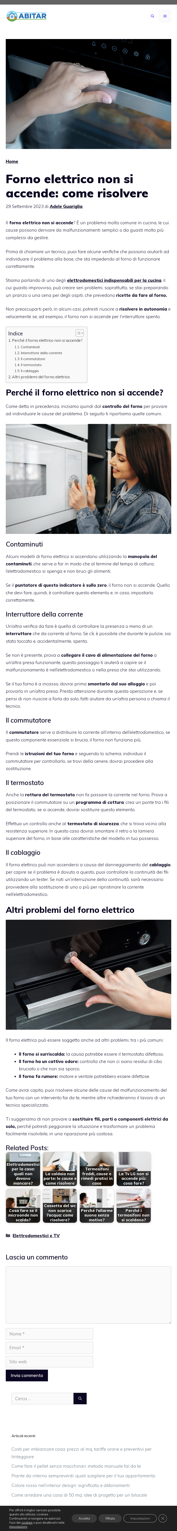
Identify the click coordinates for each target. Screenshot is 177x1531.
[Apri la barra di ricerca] (152, 16)
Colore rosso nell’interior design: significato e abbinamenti (71, 1485)
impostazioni (18, 1526)
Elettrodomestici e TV (36, 1235)
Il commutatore (33, 358)
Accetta (84, 1518)
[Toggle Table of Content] (77, 333)
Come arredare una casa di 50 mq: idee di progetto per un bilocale (79, 1495)
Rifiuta (110, 1518)
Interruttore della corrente (41, 353)
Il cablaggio (30, 370)
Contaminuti (30, 347)
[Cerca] (80, 1399)
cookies (26, 1522)
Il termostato (31, 364)
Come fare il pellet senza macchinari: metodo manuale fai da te (76, 1466)
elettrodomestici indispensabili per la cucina (114, 280)
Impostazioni (140, 1518)
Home (12, 161)
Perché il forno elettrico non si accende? (47, 340)
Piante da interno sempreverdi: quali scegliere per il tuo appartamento (83, 1475)
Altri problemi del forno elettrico (41, 376)
